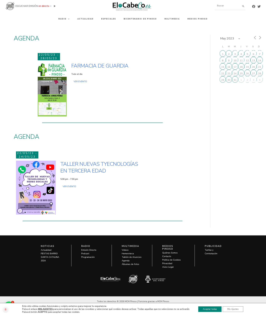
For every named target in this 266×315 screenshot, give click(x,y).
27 (253, 73)
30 (228, 80)
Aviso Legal (168, 267)
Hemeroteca (128, 253)
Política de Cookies (171, 259)
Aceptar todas (210, 309)
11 (241, 60)
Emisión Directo (88, 250)
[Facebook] (253, 6)
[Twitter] (259, 6)
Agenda (125, 260)
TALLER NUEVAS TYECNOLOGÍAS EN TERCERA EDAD (99, 167)
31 (235, 80)
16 (228, 67)
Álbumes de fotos (130, 264)
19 (247, 67)
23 (228, 73)
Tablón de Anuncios (131, 257)
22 (222, 73)
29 (222, 80)
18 (241, 67)
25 (241, 73)
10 (235, 60)
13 (253, 60)
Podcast (85, 253)
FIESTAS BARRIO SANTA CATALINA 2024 (50, 257)
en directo (43, 6)
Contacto (166, 256)
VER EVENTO (80, 81)
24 (235, 73)
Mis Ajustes (233, 309)
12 (247, 60)
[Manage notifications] (5, 309)
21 (259, 67)
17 (235, 67)
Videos (125, 250)
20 (253, 67)
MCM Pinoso (163, 301)
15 (222, 67)
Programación (88, 257)
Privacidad (167, 263)
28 (259, 73)
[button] (68, 19)
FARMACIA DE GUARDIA (99, 65)
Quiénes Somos (170, 252)
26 (247, 73)
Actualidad (46, 250)
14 (259, 60)
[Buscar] (243, 6)
